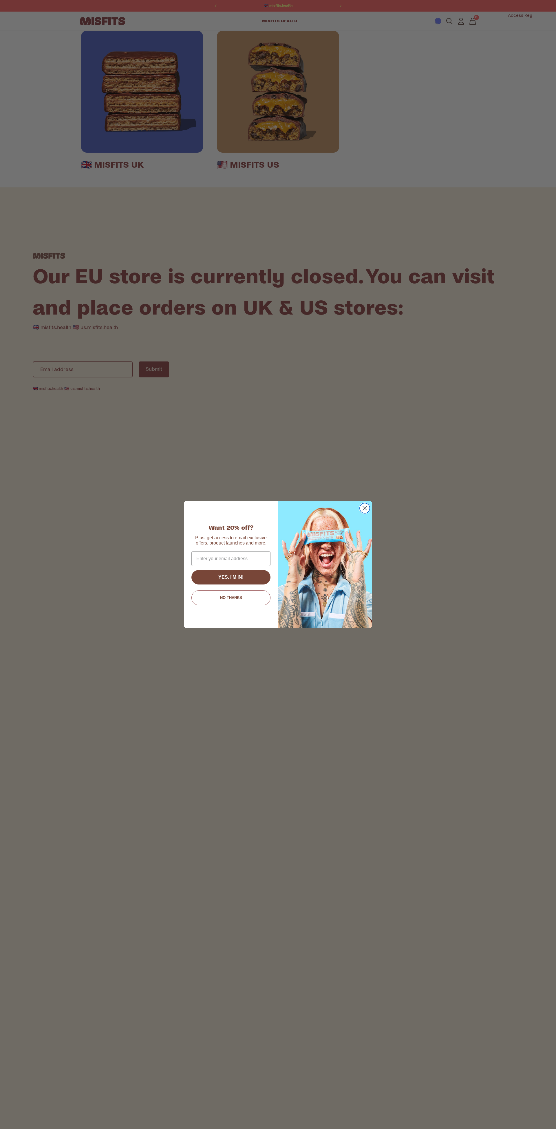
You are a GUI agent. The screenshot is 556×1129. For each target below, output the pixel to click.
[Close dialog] (365, 508)
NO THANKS (231, 597)
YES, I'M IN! (231, 577)
